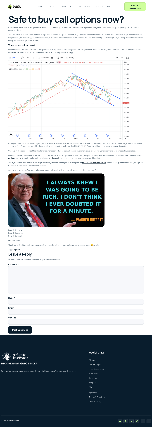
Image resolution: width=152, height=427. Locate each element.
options (17, 249)
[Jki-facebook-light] (143, 421)
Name (11, 298)
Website (12, 317)
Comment (13, 264)
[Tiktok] (149, 421)
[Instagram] (137, 421)
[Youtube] (120, 421)
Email (11, 308)
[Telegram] (126, 421)
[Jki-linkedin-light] (131, 421)
